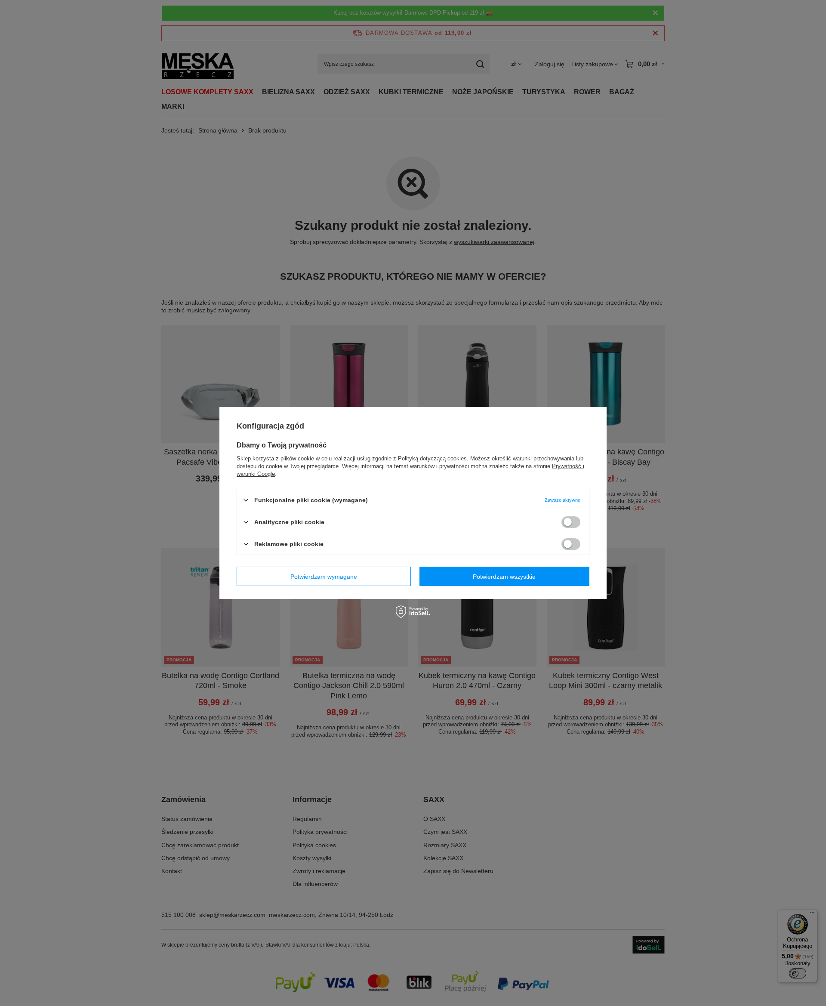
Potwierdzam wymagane (323, 576)
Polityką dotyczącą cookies (432, 458)
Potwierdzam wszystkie (504, 576)
